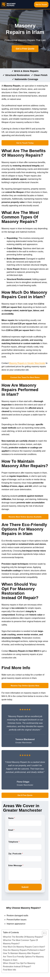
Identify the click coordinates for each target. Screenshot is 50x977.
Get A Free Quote (25, 795)
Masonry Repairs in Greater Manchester (27, 363)
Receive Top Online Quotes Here (25, 686)
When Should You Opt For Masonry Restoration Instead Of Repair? (19, 965)
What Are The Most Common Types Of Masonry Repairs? (20, 942)
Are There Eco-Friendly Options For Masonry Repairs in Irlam (23, 958)
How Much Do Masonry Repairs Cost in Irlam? (24, 947)
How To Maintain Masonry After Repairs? (21, 953)
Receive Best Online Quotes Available (25, 517)
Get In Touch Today (25, 143)
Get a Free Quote (25, 48)
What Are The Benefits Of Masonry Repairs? (23, 937)
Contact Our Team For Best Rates (25, 377)
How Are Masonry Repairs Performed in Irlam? (24, 950)
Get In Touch (41, 4)
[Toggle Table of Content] (43, 933)
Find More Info (9, 970)
